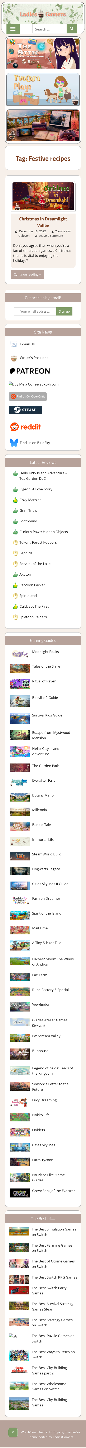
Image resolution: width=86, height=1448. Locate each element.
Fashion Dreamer (46, 898)
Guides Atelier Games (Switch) (49, 1023)
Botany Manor (43, 795)
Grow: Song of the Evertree (54, 1190)
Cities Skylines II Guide (50, 883)
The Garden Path (45, 765)
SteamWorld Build (46, 854)
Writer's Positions (34, 357)
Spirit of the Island (46, 913)
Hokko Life (41, 1114)
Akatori (25, 574)
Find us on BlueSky (35, 442)
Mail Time (40, 928)
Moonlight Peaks (45, 651)
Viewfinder (41, 1004)
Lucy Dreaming (44, 1100)
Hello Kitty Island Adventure (45, 751)
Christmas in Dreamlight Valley (43, 222)
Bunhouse (40, 1050)
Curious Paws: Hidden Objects (43, 531)
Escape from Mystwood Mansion (51, 735)
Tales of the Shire (46, 666)
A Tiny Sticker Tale (46, 942)
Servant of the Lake (35, 563)
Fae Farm (39, 974)
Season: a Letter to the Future (50, 1087)
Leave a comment (51, 236)
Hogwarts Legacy (46, 869)
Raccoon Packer (32, 585)
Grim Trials (28, 510)
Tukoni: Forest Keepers (38, 542)
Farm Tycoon (42, 1159)
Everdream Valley (46, 1035)
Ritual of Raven (44, 681)
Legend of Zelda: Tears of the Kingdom (52, 1071)
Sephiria (26, 553)
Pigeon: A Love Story (35, 489)
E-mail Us (27, 344)
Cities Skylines (43, 1145)
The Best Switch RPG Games (54, 1277)
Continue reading (26, 274)
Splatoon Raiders (33, 617)
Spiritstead (28, 595)
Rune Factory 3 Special (50, 989)
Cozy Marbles (30, 499)
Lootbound (28, 521)
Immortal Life (43, 839)
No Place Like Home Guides (48, 1177)
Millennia (39, 809)
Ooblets (38, 1129)
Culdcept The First (34, 606)
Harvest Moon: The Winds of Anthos (53, 962)
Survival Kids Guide (47, 715)
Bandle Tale (41, 824)
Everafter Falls (43, 780)
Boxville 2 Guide (45, 697)
